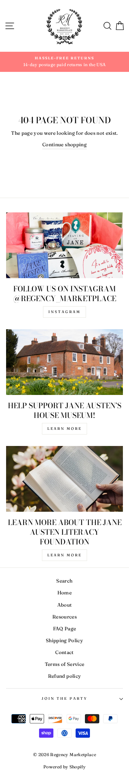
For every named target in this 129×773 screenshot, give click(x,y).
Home (64, 592)
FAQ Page (64, 628)
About (64, 605)
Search (64, 581)
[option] (64, 61)
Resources (64, 617)
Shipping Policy (64, 640)
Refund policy (64, 676)
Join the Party (65, 698)
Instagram (64, 311)
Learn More (64, 428)
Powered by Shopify (64, 766)
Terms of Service (64, 664)
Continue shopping (64, 144)
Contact (64, 652)
